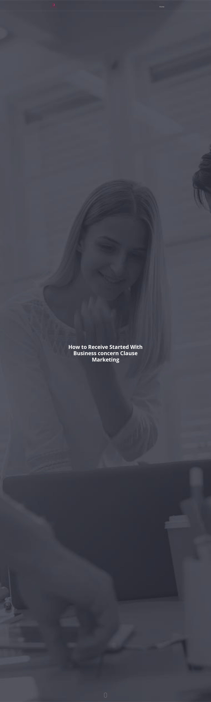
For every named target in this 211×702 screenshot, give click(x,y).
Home (161, 6)
